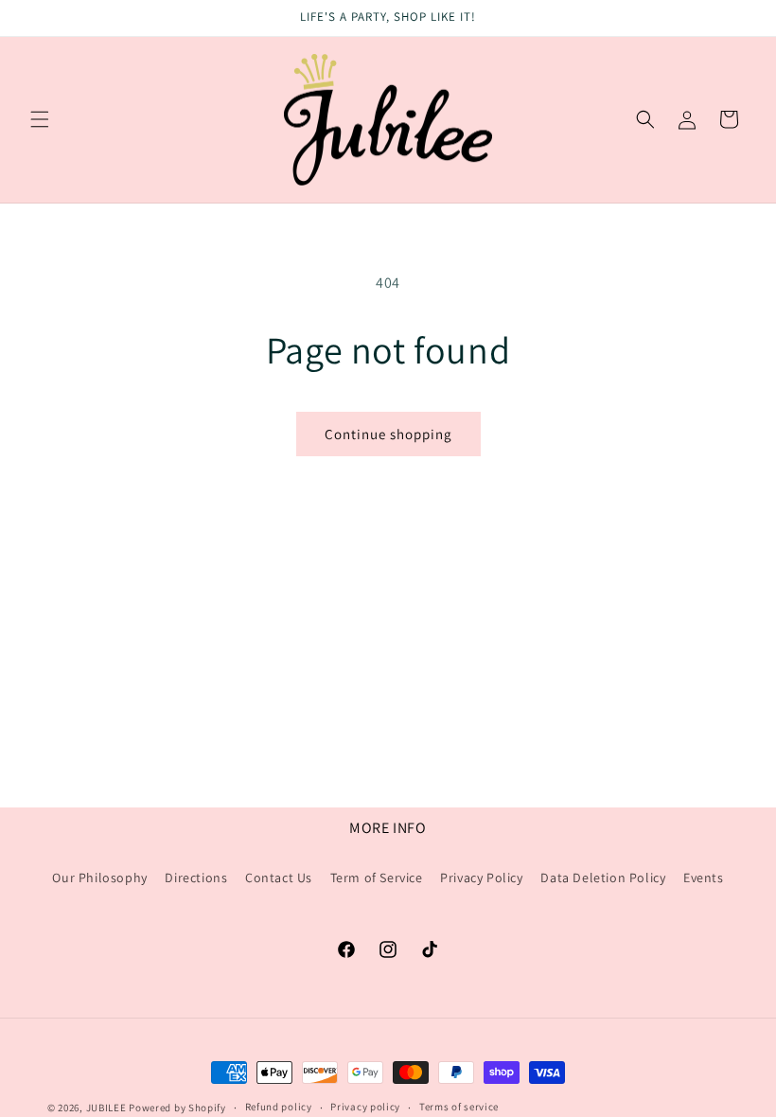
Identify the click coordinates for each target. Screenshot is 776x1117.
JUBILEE (106, 1107)
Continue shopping (388, 434)
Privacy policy (365, 1106)
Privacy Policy (481, 877)
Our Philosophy (99, 877)
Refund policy (278, 1106)
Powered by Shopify (177, 1107)
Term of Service (376, 877)
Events (703, 877)
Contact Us (278, 877)
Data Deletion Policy (602, 877)
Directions (196, 877)
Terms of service (459, 1106)
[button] (40, 119)
